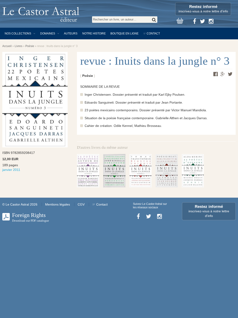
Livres (18, 46)
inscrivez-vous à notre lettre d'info (203, 8)
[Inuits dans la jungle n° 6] (88, 170)
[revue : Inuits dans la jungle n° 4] (140, 170)
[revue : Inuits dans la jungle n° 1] (193, 170)
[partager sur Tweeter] (230, 74)
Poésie (29, 46)
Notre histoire (94, 33)
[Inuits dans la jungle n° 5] (114, 170)
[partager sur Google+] (223, 74)
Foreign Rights (30, 217)
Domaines (47, 33)
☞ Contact (151, 33)
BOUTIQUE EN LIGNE (124, 33)
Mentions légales (57, 204)
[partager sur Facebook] (215, 74)
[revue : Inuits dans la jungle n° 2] (166, 170)
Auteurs (70, 33)
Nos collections (18, 33)
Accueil (7, 46)
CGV (81, 204)
